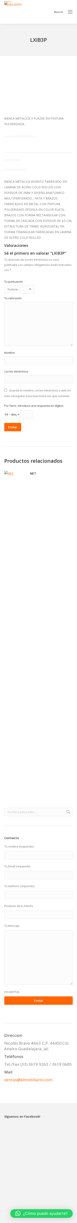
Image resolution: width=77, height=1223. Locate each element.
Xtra (32, 136)
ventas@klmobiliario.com (28, 1079)
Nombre (10, 353)
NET (33, 473)
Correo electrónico (17, 371)
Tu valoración (14, 298)
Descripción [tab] (12, 159)
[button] (41, 1213)
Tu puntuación (14, 282)
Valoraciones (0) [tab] (15, 169)
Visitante (24, 136)
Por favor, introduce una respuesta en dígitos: (34, 406)
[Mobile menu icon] (70, 11)
